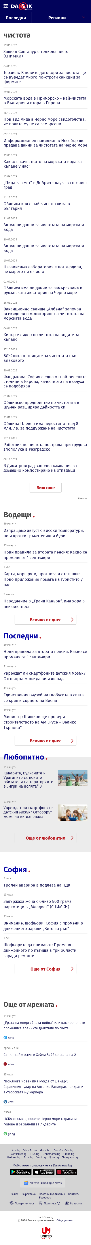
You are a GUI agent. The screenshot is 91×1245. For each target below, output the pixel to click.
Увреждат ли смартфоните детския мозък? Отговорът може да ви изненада (44, 676)
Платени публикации (52, 1194)
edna (11, 1064)
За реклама (29, 1194)
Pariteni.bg (13, 1157)
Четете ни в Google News (46, 1182)
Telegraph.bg (70, 1157)
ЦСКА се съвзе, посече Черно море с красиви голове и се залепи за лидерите (40, 1121)
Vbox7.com (30, 1150)
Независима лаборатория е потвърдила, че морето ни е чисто (43, 269)
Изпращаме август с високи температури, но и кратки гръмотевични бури (44, 533)
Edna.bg (28, 1157)
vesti (11, 1102)
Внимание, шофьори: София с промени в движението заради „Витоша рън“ (43, 926)
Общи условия (65, 1220)
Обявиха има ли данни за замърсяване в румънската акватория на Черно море (43, 290)
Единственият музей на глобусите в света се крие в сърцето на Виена (44, 697)
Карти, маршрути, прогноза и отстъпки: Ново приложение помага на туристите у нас (43, 579)
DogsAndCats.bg (63, 1150)
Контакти (73, 1194)
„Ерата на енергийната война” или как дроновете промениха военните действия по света (44, 1025)
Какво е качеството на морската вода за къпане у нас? (43, 163)
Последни (16, 17)
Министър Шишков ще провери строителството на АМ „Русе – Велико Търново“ (40, 722)
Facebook (45, 1197)
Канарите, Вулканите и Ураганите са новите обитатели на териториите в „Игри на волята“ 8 (28, 780)
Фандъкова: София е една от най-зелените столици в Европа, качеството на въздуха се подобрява (45, 381)
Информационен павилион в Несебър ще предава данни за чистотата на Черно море (45, 142)
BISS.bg (34, 1153)
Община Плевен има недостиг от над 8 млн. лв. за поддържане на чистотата (41, 425)
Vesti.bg (41, 1157)
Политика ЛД (52, 1203)
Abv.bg (16, 1150)
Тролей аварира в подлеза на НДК (37, 885)
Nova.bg (54, 1157)
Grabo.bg (68, 1153)
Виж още (45, 487)
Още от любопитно (45, 838)
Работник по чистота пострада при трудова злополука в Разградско (45, 446)
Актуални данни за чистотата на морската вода (44, 227)
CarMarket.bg (19, 1153)
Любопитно (24, 756)
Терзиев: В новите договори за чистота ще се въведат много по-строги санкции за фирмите (45, 77)
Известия (76, 1203)
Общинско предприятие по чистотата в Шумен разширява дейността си (41, 404)
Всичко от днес (45, 619)
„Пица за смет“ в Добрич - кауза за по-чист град (45, 185)
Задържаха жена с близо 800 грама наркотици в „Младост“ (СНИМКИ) (38, 904)
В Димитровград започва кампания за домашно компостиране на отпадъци (40, 468)
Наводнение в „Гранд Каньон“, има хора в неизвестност (44, 603)
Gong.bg (45, 1150)
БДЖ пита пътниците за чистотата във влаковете (40, 358)
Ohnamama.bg (51, 1153)
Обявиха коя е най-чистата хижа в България (37, 206)
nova (11, 1038)
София (15, 869)
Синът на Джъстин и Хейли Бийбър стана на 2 (40, 1055)
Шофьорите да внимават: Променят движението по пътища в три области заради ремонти (40, 950)
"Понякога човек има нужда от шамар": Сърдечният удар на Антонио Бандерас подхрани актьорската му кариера (43, 1086)
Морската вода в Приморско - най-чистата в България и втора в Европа (45, 100)
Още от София (45, 969)
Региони (57, 17)
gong (11, 1134)
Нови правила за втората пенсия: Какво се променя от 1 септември (45, 555)
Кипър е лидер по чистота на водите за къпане (41, 337)
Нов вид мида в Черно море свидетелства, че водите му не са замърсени (45, 121)
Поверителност (24, 1203)
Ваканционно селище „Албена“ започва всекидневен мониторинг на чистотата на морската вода (44, 314)
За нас (14, 1194)
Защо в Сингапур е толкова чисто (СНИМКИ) (36, 53)
